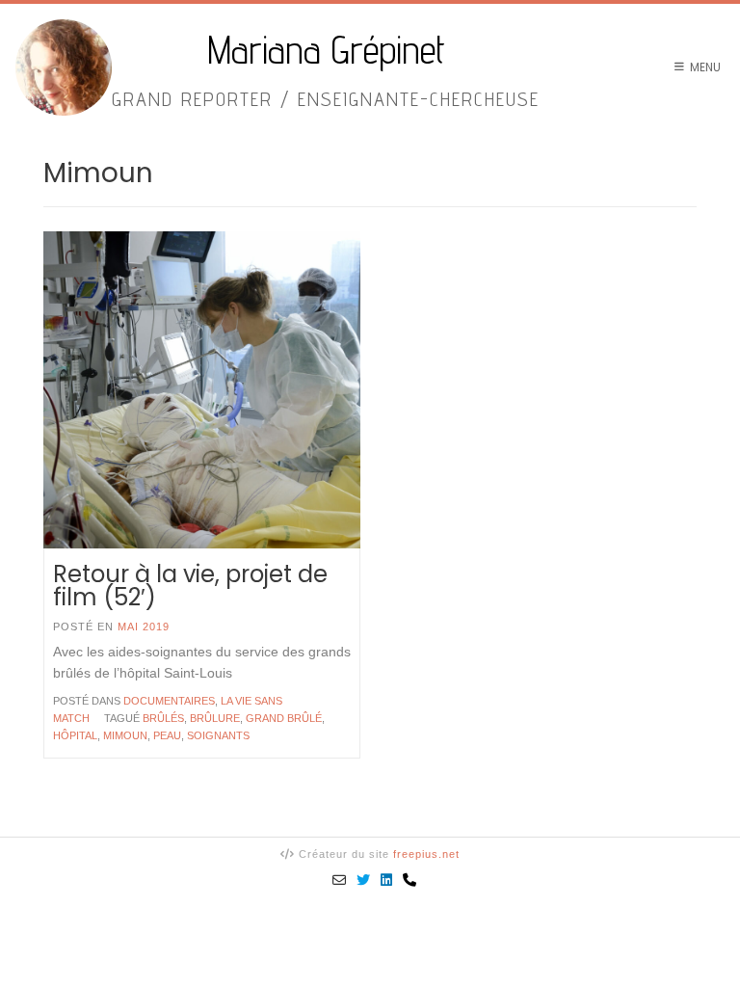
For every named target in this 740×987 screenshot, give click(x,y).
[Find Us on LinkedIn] (387, 880)
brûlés (163, 718)
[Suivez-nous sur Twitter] (364, 880)
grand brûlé (284, 718)
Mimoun (125, 735)
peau (167, 735)
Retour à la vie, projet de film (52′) (190, 585)
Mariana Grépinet (326, 50)
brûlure (215, 718)
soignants (218, 735)
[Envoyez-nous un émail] (339, 880)
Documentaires (169, 701)
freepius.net (426, 854)
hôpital (75, 735)
